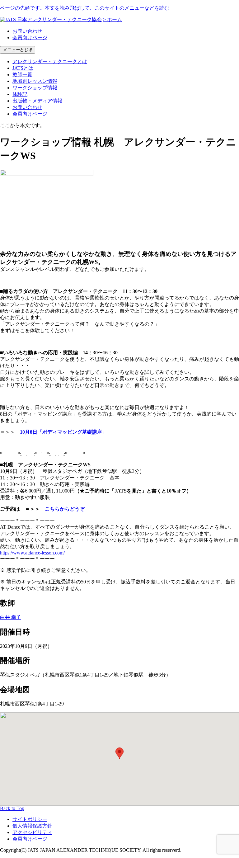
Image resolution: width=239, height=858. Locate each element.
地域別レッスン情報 (34, 81)
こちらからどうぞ (65, 509)
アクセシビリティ (32, 832)
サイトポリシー (29, 819)
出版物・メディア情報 (37, 100)
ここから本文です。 (22, 125)
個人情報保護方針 (32, 825)
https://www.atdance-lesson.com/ (32, 552)
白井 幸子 (10, 617)
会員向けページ (29, 37)
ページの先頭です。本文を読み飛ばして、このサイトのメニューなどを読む (84, 8)
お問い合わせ (27, 31)
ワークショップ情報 (34, 87)
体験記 (19, 94)
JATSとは (22, 68)
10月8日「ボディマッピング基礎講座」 (63, 432)
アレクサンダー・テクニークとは (49, 61)
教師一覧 (22, 74)
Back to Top (12, 808)
